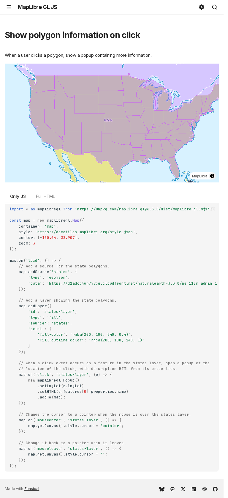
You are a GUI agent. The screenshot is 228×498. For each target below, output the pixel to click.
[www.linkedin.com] (194, 488)
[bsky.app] (162, 488)
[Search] (214, 7)
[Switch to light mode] (201, 7)
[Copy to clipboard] (213, 208)
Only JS (18, 196)
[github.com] (215, 488)
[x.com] (183, 488)
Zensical (31, 488)
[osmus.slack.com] (204, 488)
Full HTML (45, 196)
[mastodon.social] (172, 488)
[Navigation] (9, 7)
